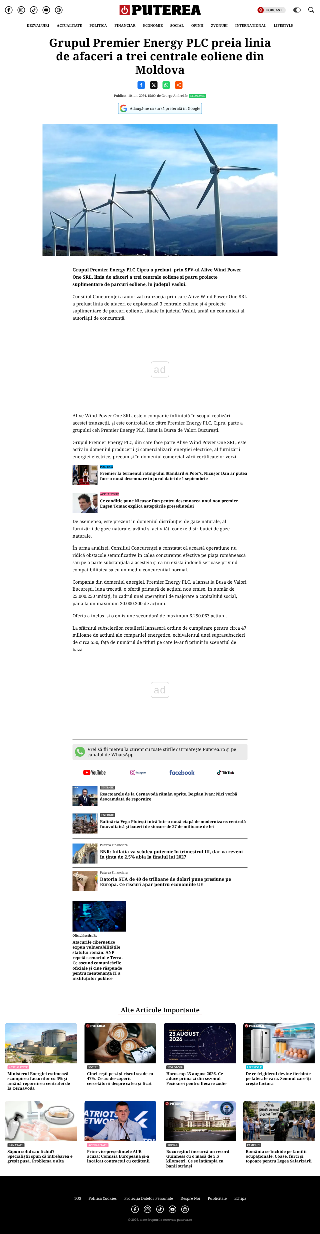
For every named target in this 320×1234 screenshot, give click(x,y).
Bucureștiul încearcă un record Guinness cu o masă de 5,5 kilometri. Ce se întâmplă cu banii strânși (197, 1158)
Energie (107, 787)
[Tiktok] (34, 10)
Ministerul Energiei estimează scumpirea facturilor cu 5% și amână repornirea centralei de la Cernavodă (39, 1081)
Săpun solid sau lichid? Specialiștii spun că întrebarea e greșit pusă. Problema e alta (40, 1156)
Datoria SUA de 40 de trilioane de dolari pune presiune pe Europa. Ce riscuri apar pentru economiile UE (165, 882)
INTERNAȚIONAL (250, 25)
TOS (77, 1198)
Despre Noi (190, 1198)
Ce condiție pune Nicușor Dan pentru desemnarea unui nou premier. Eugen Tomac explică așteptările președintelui (169, 503)
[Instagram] (21, 10)
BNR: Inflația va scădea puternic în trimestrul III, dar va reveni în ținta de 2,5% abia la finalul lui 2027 (171, 854)
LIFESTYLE (283, 25)
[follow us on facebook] (182, 773)
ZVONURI (219, 25)
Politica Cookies (102, 1198)
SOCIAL (177, 25)
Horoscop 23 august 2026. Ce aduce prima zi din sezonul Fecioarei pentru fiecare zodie (196, 1078)
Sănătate (16, 1145)
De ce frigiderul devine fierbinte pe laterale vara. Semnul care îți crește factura (278, 1078)
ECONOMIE (153, 25)
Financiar (125, 25)
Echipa (240, 1198)
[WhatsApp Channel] (58, 10)
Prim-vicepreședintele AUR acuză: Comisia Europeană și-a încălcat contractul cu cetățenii (118, 1156)
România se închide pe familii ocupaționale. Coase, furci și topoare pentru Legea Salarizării (279, 1156)
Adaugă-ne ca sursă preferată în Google (165, 108)
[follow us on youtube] (94, 773)
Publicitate (217, 1198)
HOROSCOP (175, 1067)
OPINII (197, 25)
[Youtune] (46, 10)
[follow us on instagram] (138, 773)
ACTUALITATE (69, 25)
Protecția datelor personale (148, 1198)
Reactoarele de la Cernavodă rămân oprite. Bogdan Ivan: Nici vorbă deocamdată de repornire (168, 796)
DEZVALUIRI (38, 25)
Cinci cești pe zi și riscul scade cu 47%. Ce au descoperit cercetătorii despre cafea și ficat (120, 1078)
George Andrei (173, 95)
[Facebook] (8, 10)
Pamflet (253, 1145)
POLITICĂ (98, 25)
